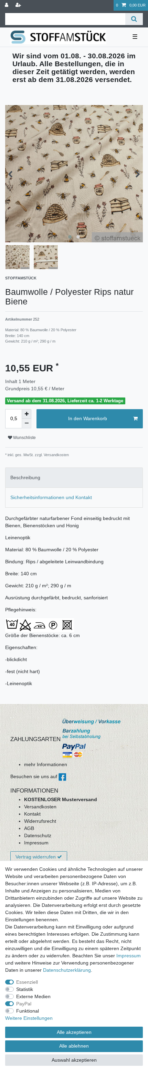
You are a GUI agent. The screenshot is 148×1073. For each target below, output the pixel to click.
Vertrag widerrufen (35, 856)
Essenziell (27, 982)
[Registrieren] (19, 5)
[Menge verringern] (26, 423)
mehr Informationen (45, 764)
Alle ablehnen (74, 1046)
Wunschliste (24, 437)
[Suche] (134, 19)
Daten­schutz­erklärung (67, 970)
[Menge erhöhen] (26, 414)
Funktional (27, 1011)
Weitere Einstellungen (29, 1018)
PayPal (23, 1003)
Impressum (36, 842)
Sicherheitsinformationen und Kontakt (51, 497)
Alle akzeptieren (74, 1032)
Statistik (24, 989)
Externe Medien (33, 996)
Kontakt (32, 814)
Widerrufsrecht (40, 821)
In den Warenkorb (87, 418)
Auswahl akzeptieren (74, 1060)
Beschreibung (25, 477)
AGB (29, 828)
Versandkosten (40, 806)
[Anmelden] (7, 5)
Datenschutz (37, 835)
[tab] (74, 478)
